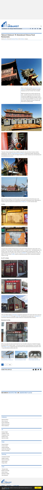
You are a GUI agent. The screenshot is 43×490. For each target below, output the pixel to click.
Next (10, 364)
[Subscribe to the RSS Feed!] (37, 28)
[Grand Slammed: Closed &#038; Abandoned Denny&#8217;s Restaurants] (7, 354)
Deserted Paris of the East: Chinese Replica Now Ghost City (34, 359)
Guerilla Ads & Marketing (6, 448)
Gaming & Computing (5, 459)
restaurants (23, 89)
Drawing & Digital (5, 432)
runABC (13, 254)
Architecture (4, 28)
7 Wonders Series (5, 469)
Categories (16, 485)
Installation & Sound (5, 433)
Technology (4, 454)
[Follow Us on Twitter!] (32, 28)
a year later (18, 316)
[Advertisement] (21, 10)
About (3, 485)
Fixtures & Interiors (5, 444)
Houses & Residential (5, 422)
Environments (19, 28)
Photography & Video (5, 435)
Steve (6, 38)
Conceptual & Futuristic (6, 456)
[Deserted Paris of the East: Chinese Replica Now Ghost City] (35, 354)
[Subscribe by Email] (40, 28)
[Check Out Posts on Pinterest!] (35, 28)
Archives (9, 485)
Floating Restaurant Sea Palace (17, 153)
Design (11, 28)
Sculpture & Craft (5, 436)
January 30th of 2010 (7, 316)
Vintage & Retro (4, 462)
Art (8, 28)
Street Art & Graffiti (5, 438)
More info (7, 488)
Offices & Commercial (5, 424)
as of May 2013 (23, 201)
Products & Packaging (5, 450)
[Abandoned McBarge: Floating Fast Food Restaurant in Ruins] (21, 354)
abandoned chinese (36, 88)
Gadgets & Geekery (5, 458)
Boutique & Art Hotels (5, 470)
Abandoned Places (14, 38)
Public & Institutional (5, 425)
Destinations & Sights (5, 473)
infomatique (14, 314)
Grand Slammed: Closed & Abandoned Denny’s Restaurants (7, 359)
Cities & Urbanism (5, 421)
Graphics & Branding (5, 447)
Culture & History (5, 472)
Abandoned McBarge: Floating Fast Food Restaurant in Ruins (20, 359)
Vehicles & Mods (4, 461)
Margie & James (6, 346)
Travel (3, 466)
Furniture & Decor (5, 445)
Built (15, 28)
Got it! (38, 487)
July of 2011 (37, 316)
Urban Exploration (5, 475)
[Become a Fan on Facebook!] (30, 28)
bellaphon (24, 252)
